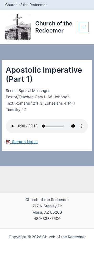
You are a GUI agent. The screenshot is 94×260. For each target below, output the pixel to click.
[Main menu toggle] (84, 27)
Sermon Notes (24, 141)
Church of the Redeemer (53, 27)
